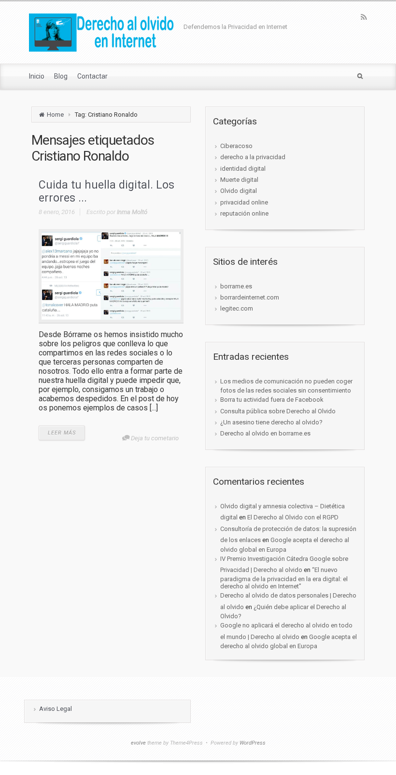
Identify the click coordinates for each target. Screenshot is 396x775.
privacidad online (244, 202)
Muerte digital (239, 179)
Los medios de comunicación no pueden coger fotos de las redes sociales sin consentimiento (286, 386)
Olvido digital (238, 190)
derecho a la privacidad (252, 157)
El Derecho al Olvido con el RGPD (293, 517)
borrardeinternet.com (249, 297)
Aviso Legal (55, 708)
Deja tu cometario (155, 438)
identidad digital (243, 168)
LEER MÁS (62, 433)
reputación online (244, 213)
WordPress (253, 743)
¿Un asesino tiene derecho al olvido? (271, 422)
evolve (138, 743)
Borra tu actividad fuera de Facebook (272, 399)
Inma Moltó (132, 212)
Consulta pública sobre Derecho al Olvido (278, 411)
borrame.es (236, 286)
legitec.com (236, 308)
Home (55, 114)
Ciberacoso (236, 146)
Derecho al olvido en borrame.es (265, 433)
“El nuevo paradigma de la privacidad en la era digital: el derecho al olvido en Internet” (284, 578)
